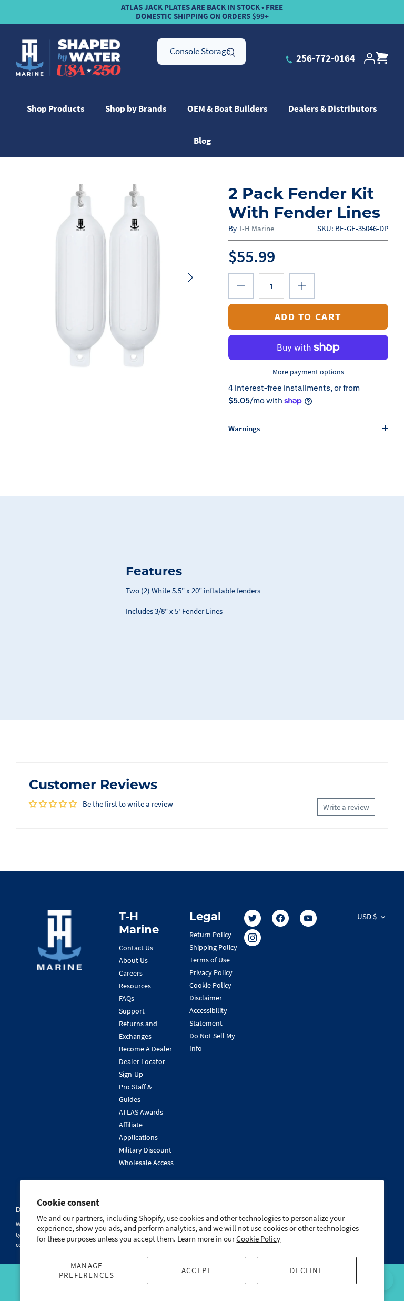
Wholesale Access (146, 1162)
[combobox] (201, 51)
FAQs (126, 998)
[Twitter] (252, 918)
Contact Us (136, 947)
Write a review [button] (346, 807)
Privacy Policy (211, 972)
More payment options (308, 372)
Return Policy (210, 934)
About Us (133, 960)
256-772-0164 (324, 58)
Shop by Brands (136, 108)
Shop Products (56, 108)
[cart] (382, 58)
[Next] (190, 277)
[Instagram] (252, 937)
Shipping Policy (213, 947)
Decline (306, 1270)
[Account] (369, 58)
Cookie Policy (258, 1239)
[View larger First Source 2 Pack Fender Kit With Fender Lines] (109, 277)
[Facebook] (280, 918)
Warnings (244, 428)
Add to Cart (308, 316)
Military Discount (145, 1150)
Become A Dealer (145, 1049)
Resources (135, 985)
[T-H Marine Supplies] (68, 58)
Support (132, 1011)
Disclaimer (205, 997)
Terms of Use (209, 960)
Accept (196, 1270)
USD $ (367, 916)
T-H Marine (256, 228)
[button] (241, 286)
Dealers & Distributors (332, 108)
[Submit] (231, 51)
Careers (131, 973)
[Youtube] (308, 918)
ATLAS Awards (141, 1112)
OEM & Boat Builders (227, 108)
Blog (202, 140)
